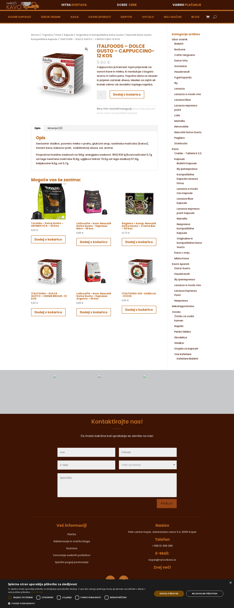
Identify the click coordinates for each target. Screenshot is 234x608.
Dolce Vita (138, 108)
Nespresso (181, 300)
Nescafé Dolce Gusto (188, 132)
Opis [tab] (37, 128)
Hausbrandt (182, 72)
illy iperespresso (187, 169)
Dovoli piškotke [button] (169, 593)
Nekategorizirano (183, 306)
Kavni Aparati (100, 17)
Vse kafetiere (182, 354)
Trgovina (47, 34)
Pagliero (179, 138)
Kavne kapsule (19, 17)
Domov (35, 34)
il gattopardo (183, 77)
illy (176, 83)
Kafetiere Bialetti (187, 358)
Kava (75, 17)
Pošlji (167, 503)
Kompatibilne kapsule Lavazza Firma (187, 179)
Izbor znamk (51, 17)
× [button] (230, 583)
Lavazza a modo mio (187, 94)
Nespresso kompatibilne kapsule (185, 228)
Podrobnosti (37, 592)
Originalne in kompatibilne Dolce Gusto (100, 34)
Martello (179, 121)
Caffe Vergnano (184, 55)
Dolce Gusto (182, 268)
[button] (86, 49)
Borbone (179, 49)
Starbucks (181, 143)
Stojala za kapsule (186, 348)
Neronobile (181, 126)
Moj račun (172, 17)
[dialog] (117, 593)
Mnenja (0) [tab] (55, 128)
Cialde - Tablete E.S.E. (188, 153)
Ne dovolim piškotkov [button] (205, 593)
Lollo (177, 115)
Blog (195, 17)
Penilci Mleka (182, 332)
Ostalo (148, 17)
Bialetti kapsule (187, 163)
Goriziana (180, 66)
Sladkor (179, 343)
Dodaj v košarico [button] (48, 239)
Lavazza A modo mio (187, 285)
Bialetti (178, 44)
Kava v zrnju (182, 253)
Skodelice (180, 337)
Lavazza (179, 88)
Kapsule (68, 34)
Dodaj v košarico (127, 94)
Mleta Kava (181, 258)
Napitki (126, 17)
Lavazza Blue (182, 100)
